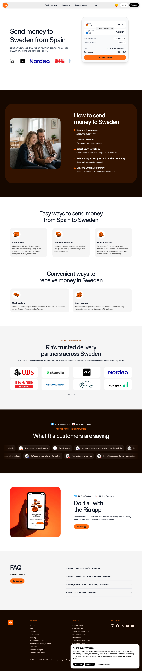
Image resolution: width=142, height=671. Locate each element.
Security (33, 638)
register (87, 134)
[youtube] (127, 625)
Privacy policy (77, 625)
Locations (66, 5)
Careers (33, 631)
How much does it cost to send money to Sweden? (88, 576)
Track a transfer (51, 5)
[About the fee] (125, 49)
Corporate (34, 647)
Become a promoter (37, 653)
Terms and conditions (80, 631)
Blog (31, 628)
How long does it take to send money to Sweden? (88, 584)
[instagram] (112, 625)
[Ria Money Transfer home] (5, 5)
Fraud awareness (79, 635)
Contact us (17, 581)
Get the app (81, 527)
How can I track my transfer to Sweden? (83, 568)
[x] (122, 625)
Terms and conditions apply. (34, 51)
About (32, 625)
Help (95, 5)
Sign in (79, 134)
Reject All (89, 664)
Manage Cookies (104, 664)
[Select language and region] (116, 5)
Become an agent (81, 5)
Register (134, 5)
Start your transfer (105, 57)
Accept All (78, 664)
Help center (76, 638)
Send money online (37, 640)
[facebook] (117, 625)
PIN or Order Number (92, 171)
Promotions (34, 635)
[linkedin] (132, 625)
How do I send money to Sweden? (81, 592)
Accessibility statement (81, 640)
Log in (124, 5)
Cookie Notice (77, 628)
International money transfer (40, 644)
